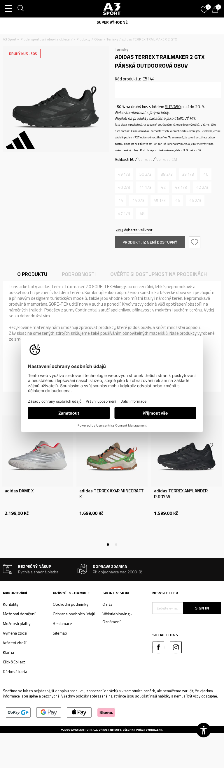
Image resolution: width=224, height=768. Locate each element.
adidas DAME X (19, 491)
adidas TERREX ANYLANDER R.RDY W (181, 494)
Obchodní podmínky (70, 604)
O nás (107, 604)
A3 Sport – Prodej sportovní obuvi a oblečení (38, 39)
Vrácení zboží (14, 643)
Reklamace (62, 623)
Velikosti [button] (145, 159)
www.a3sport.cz (84, 730)
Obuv (98, 39)
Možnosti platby (17, 623)
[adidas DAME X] (37, 451)
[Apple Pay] (79, 712)
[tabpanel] (37, 480)
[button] (195, 242)
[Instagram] (176, 647)
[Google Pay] (48, 712)
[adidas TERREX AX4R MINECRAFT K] (112, 451)
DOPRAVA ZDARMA (125, 22)
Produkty (83, 39)
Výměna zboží (15, 633)
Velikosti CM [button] (166, 159)
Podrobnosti (79, 274)
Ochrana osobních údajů (74, 614)
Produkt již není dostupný (150, 242)
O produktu (32, 274)
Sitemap (60, 633)
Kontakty (10, 604)
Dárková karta (15, 671)
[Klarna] (106, 712)
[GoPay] (18, 712)
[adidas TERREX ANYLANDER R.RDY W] (186, 451)
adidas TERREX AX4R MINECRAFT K (111, 494)
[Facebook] (158, 647)
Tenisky (112, 39)
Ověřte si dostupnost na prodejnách (158, 274)
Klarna (8, 652)
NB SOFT (115, 730)
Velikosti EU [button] (124, 159)
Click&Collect (14, 662)
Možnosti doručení (19, 614)
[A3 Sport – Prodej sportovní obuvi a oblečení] (112, 8)
